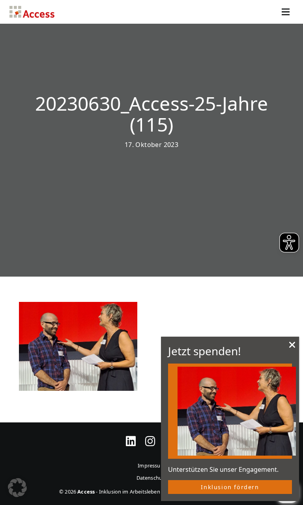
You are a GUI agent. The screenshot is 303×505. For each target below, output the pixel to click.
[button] (17, 487)
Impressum (151, 465)
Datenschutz (152, 477)
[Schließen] (292, 347)
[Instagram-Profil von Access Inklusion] (150, 436)
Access (31, 12)
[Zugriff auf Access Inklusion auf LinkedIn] (131, 436)
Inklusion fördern (230, 487)
